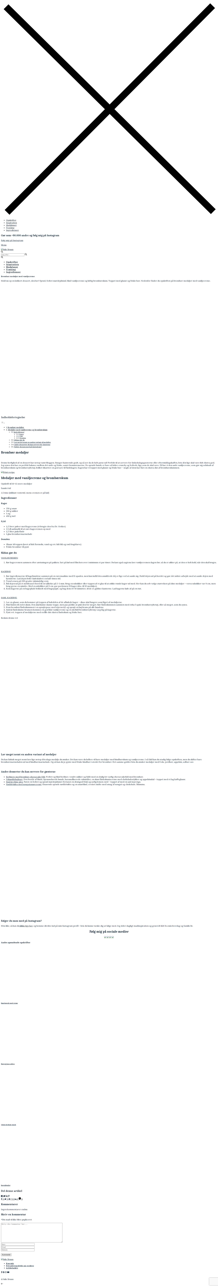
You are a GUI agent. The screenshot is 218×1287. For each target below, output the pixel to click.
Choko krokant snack (8, 1125)
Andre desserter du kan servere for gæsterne (32, 445)
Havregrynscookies (8, 1064)
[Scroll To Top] (2, 1283)
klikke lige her (26, 926)
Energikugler (5, 1185)
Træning (10, 227)
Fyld (21, 436)
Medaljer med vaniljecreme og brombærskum (27, 430)
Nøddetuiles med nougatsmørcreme (24, 784)
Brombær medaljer (16, 427)
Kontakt (10, 1263)
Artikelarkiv (12, 1268)
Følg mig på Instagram (12, 240)
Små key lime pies (14, 782)
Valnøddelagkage (14, 779)
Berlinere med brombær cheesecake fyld (25, 777)
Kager (21, 434)
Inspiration (11, 222)
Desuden (23, 438)
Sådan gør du (19, 440)
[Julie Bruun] (7, 249)
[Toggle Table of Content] (3, 423)
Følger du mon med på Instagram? (28, 447)
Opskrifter (11, 220)
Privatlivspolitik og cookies (20, 1266)
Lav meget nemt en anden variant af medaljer (32, 442)
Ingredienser (12, 230)
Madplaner (11, 225)
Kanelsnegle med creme (9, 1003)
